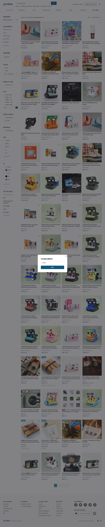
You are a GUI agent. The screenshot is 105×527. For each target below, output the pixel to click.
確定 (52, 267)
